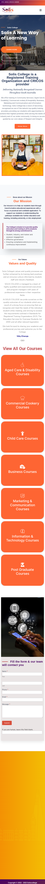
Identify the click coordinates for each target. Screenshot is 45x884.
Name (5, 671)
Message (6, 704)
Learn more (11, 50)
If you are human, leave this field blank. (17, 729)
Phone (5, 690)
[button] (40, 10)
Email (4, 697)
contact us (11, 58)
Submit (7, 723)
